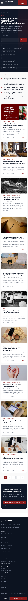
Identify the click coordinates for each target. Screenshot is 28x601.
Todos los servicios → (6, 551)
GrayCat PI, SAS (5, 558)
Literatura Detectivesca (9, 58)
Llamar (5, 598)
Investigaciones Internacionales (12, 48)
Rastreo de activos (5, 542)
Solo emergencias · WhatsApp (12, 505)
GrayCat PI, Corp (5, 566)
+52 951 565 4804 (5, 563)
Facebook (3, 581)
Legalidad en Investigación (10, 64)
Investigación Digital (9, 51)
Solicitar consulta (22, 2)
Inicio (3, 12)
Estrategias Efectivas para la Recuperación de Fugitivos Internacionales (11, 199)
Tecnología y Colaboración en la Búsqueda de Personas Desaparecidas (12, 348)
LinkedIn (3, 578)
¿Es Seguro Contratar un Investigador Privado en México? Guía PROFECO (13, 125)
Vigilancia (3, 539)
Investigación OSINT (6, 548)
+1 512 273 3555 (5, 572)
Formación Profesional (9, 54)
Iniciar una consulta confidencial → (14, 502)
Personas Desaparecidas (9, 67)
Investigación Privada (9, 45)
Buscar (23, 39)
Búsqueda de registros (6, 545)
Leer (23, 137)
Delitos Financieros (8, 61)
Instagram (3, 587)
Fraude (19, 45)
